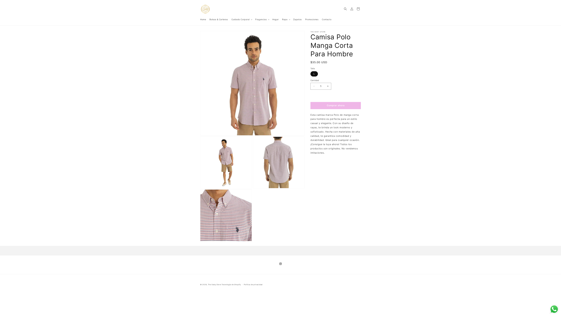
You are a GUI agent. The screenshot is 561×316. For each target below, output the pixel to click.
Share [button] (316, 161)
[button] (242, 19)
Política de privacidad (253, 285)
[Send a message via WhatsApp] (554, 309)
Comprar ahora (336, 105)
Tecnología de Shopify (231, 285)
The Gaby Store (214, 285)
